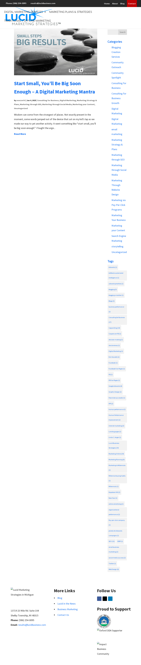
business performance (116, 309)
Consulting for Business (48, 100)
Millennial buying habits (117, 478)
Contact (132, 3)
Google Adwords (115, 386)
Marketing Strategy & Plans (117, 144)
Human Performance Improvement (116, 417)
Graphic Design (115, 392)
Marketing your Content (84, 104)
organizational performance (114, 512)
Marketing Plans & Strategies (70, 12)
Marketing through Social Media (57, 104)
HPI (111, 404)
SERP (120, 541)
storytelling (117, 246)
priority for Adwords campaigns (115, 533)
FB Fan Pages (114, 380)
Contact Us (63, 614)
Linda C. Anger (115, 437)
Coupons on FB (115, 334)
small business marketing (114, 549)
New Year (113, 498)
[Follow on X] (105, 598)
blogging (113, 289)
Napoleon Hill (114, 492)
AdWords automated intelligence (116, 275)
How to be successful (117, 398)
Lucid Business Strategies (114, 445)
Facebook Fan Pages (117, 369)
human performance (117, 409)
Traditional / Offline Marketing (27, 21)
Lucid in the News (66, 603)
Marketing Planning (117, 459)
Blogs (112, 301)
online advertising (116, 504)
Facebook (113, 363)
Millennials (114, 486)
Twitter (112, 563)
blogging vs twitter (116, 295)
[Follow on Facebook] (99, 598)
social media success (117, 558)
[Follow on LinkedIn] (110, 598)
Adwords (113, 267)
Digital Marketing (68, 100)
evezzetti (21, 100)
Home (107, 3)
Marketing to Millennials (117, 467)
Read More (20, 134)
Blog (122, 3)
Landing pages (115, 432)
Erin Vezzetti (114, 357)
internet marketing (116, 426)
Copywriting (114, 328)
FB (111, 374)
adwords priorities (116, 284)
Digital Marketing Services (23, 12)
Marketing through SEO (30, 104)
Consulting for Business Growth (119, 98)
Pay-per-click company (117, 522)
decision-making (116, 340)
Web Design (114, 569)
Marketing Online (116, 454)
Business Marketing (67, 609)
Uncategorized (21, 108)
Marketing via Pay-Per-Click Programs (119, 205)
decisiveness (114, 345)
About (115, 3)
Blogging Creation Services (116, 52)
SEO (112, 541)
